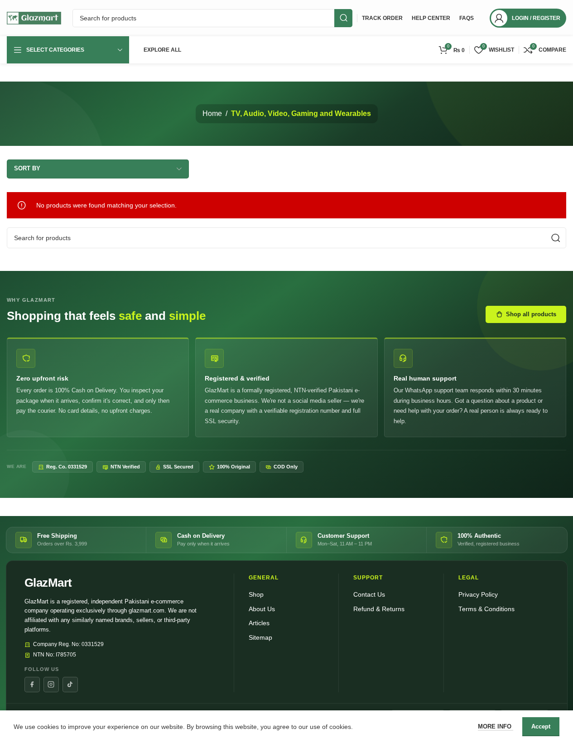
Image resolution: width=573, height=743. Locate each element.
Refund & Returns (378, 609)
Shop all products (531, 314)
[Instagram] (51, 684)
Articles (259, 623)
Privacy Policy (478, 594)
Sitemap (260, 637)
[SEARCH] (343, 18)
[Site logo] (34, 17)
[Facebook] (32, 684)
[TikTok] (70, 684)
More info (495, 726)
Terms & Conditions (486, 609)
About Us (262, 609)
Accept (540, 726)
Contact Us (369, 594)
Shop (256, 594)
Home (212, 113)
